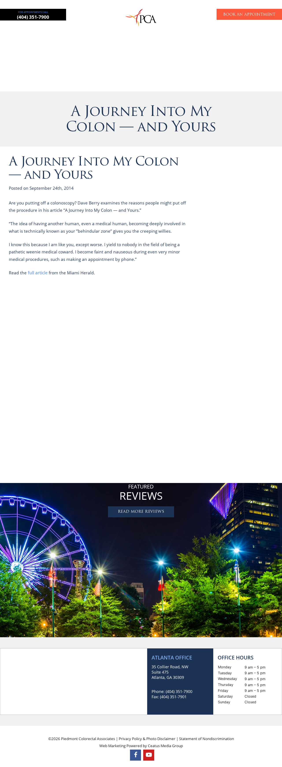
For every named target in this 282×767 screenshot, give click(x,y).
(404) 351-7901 (173, 696)
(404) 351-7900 (33, 17)
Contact (239, 30)
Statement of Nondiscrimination (206, 738)
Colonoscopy (157, 30)
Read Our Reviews (261, 257)
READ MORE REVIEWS (141, 512)
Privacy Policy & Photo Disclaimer (147, 738)
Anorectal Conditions (124, 30)
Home (41, 30)
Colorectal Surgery (86, 30)
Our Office (220, 30)
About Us (58, 30)
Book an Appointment (249, 15)
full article (37, 273)
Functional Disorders (190, 30)
